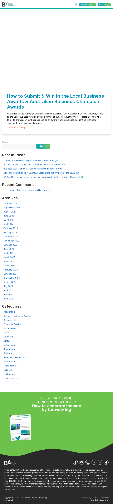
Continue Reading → (17, 127)
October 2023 (10, 245)
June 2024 (9, 216)
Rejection (8, 353)
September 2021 (12, 278)
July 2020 (8, 294)
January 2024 (10, 232)
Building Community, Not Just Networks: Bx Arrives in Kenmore (34, 164)
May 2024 (8, 220)
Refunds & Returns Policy (100, 500)
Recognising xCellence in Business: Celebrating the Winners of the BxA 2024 (41, 173)
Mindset (7, 341)
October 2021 (10, 274)
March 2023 (9, 257)
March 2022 (9, 265)
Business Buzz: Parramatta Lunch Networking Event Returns (33, 168)
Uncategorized (11, 378)
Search (5, 142)
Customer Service (12, 324)
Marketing (8, 336)
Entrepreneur (10, 328)
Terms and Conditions (101, 498)
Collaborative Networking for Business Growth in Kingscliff (32, 160)
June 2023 (9, 249)
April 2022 (8, 261)
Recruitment (10, 349)
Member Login (104, 5)
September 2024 (12, 207)
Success (8, 370)
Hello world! (44, 190)
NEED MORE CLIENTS (87, 5)
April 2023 (8, 253)
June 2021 (9, 290)
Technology (9, 374)
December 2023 (11, 236)
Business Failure (11, 320)
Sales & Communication (15, 357)
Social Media (10, 365)
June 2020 (9, 298)
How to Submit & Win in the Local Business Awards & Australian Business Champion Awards (55, 101)
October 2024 (11, 203)
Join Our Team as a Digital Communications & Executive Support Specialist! (43, 177)
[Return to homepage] (8, 4)
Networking (9, 345)
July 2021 (8, 286)
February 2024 (11, 228)
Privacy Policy (86, 498)
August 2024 (10, 211)
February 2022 (11, 269)
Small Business (11, 361)
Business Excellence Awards (17, 316)
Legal (6, 332)
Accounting (9, 312)
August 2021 (10, 282)
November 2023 (11, 240)
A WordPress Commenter (22, 190)
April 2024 (8, 224)
